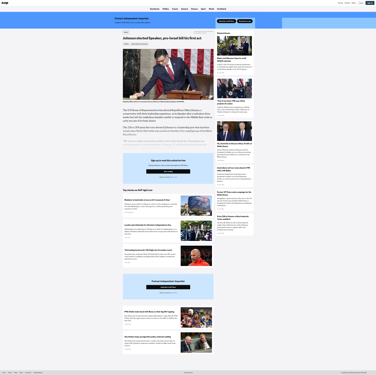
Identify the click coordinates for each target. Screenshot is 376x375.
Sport (203, 9)
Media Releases (38, 372)
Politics (166, 9)
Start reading (168, 171)
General (184, 9)
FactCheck (221, 9)
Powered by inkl (188, 372)
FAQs (15, 372)
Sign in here (174, 177)
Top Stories (155, 9)
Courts (175, 9)
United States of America (139, 44)
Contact (347, 3)
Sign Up (369, 3)
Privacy (10, 372)
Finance (194, 9)
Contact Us (28, 372)
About (354, 3)
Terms (4, 372)
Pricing (340, 3)
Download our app (245, 21)
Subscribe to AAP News (226, 21)
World (211, 9)
